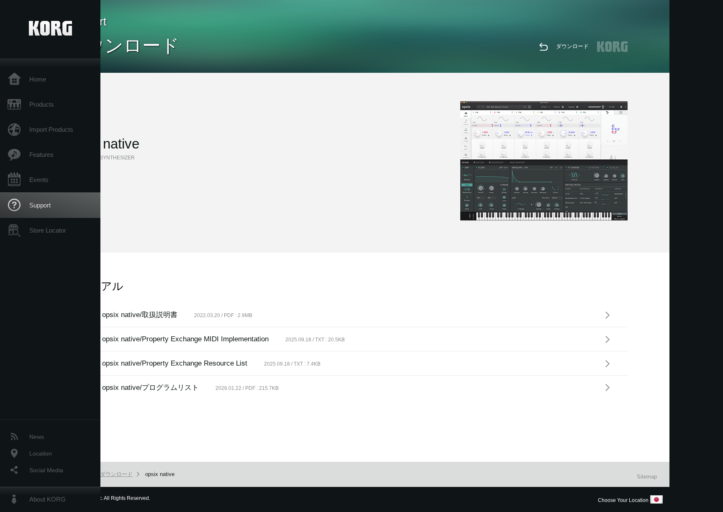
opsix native (159, 474)
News (36, 436)
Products (41, 104)
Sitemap (647, 477)
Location (40, 453)
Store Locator (47, 230)
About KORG (47, 499)
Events (39, 179)
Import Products (51, 129)
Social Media (46, 470)
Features (41, 154)
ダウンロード (572, 46)
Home (37, 79)
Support (40, 205)
